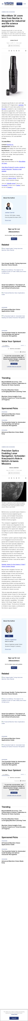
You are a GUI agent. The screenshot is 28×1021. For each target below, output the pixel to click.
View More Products (7, 167)
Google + (10, 187)
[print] (25, 50)
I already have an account (14, 366)
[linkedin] (11, 50)
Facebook (4, 185)
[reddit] (16, 50)
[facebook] (9, 50)
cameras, (21, 105)
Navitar (4, 109)
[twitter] (14, 50)
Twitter (18, 185)
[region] (14, 349)
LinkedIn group (11, 183)
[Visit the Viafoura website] (23, 352)
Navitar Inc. (10, 144)
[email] (19, 50)
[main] (14, 1015)
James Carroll (14, 40)
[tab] (6, 345)
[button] (3, 4)
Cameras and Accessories (8, 11)
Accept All (14, 1018)
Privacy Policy (14, 1014)
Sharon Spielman (14, 467)
